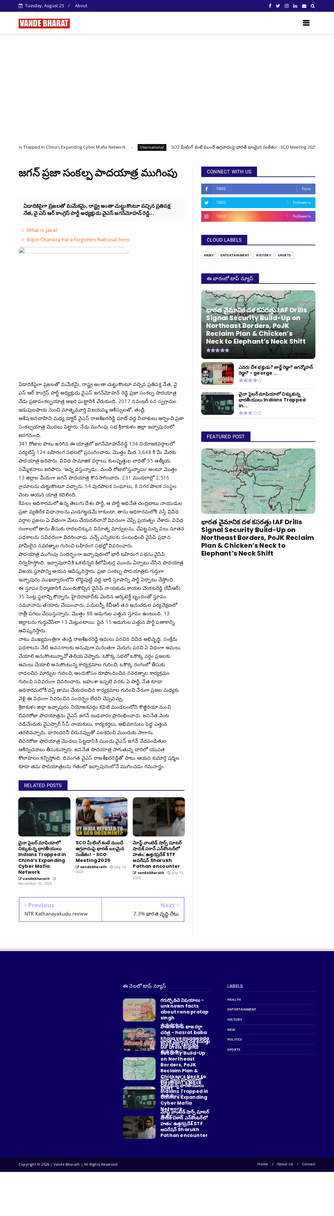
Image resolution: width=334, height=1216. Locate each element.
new (231, 1030)
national (302, 147)
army (209, 255)
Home (262, 1164)
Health (234, 999)
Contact (308, 1164)
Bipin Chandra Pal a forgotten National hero (78, 239)
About (81, 5)
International (115, 147)
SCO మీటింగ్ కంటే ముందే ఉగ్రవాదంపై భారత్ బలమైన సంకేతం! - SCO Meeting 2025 (207, 147)
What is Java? (42, 230)
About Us (285, 1164)
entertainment (235, 255)
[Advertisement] (167, 83)
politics (234, 1039)
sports (284, 255)
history (263, 255)
